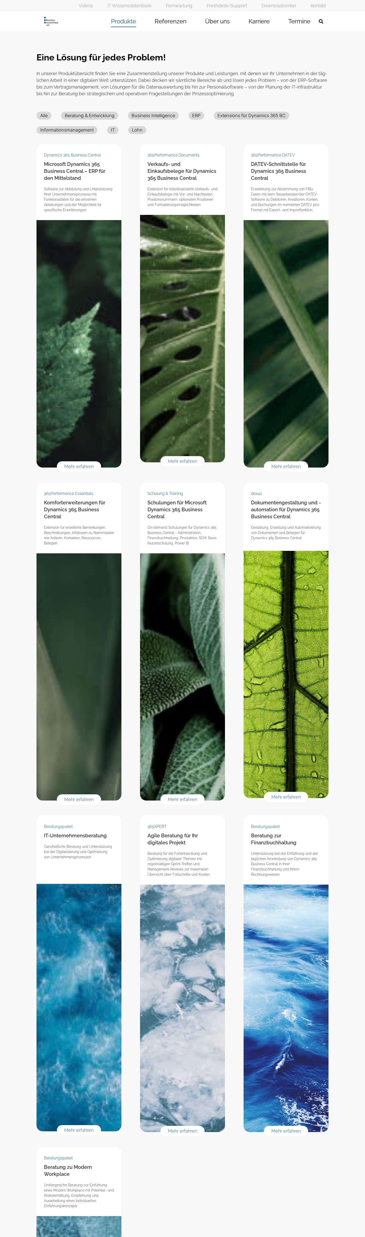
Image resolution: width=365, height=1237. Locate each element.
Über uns (217, 21)
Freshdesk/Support (227, 5)
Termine (299, 21)
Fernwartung (179, 5)
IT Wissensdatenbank (129, 5)
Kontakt (318, 5)
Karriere (259, 21)
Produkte (123, 21)
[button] (321, 21)
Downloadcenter (278, 5)
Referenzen (170, 21)
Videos (86, 5)
